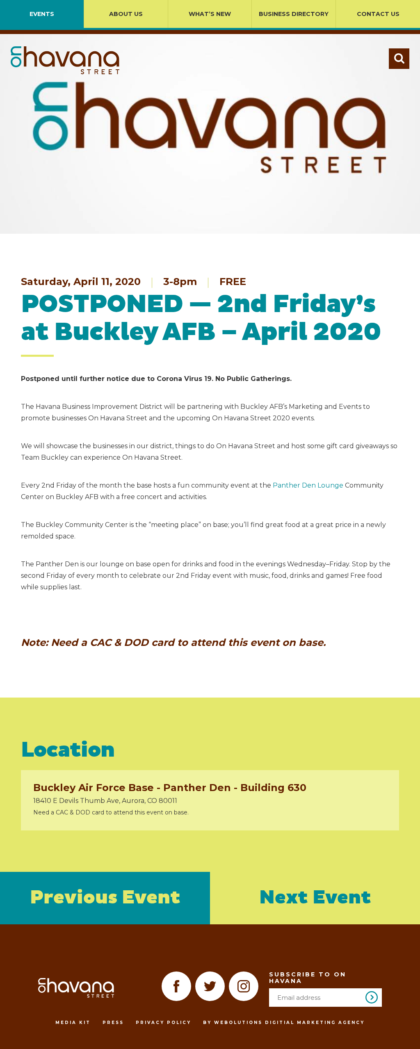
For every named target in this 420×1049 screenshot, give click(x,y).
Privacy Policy (163, 1022)
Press (113, 1022)
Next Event (315, 898)
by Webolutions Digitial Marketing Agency (284, 1022)
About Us (126, 14)
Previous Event (105, 898)
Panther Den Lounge (308, 485)
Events (42, 14)
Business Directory (294, 14)
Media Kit (73, 1022)
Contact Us (378, 14)
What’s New (210, 14)
